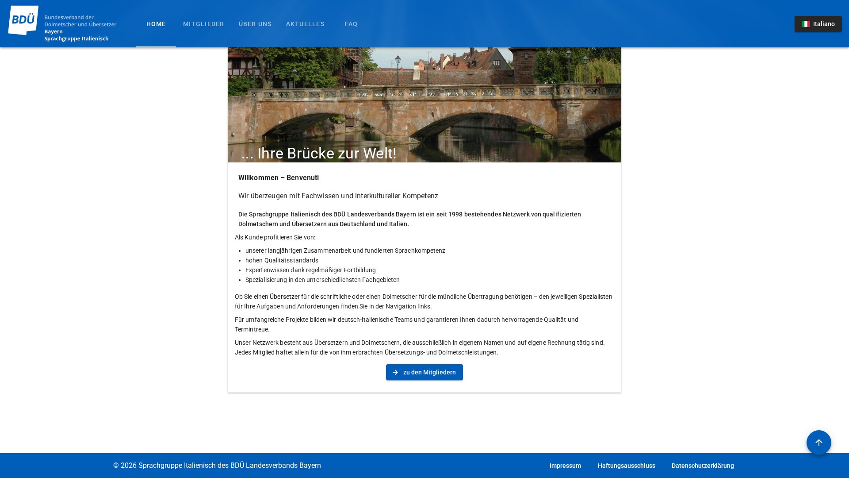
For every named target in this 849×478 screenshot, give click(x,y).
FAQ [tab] (351, 23)
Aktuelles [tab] (305, 23)
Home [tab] (156, 23)
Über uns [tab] (255, 23)
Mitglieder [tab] (204, 23)
